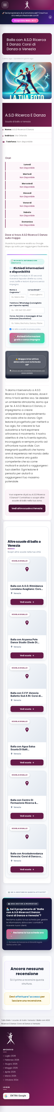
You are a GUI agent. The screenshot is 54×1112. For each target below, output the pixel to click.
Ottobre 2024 (11, 1079)
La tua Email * (34, 290)
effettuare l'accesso (27, 996)
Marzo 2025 (10, 1075)
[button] (5, 5)
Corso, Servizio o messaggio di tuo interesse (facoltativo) (26, 317)
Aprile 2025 (10, 1071)
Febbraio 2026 (12, 1059)
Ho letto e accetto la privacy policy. (26, 329)
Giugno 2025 (11, 1063)
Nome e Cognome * (15, 291)
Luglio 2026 (10, 1055)
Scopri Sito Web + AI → (25, 20)
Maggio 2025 (11, 1067)
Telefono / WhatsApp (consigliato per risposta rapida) (26, 304)
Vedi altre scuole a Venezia (27, 508)
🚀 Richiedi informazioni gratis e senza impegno (27, 338)
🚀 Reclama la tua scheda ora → (27, 934)
